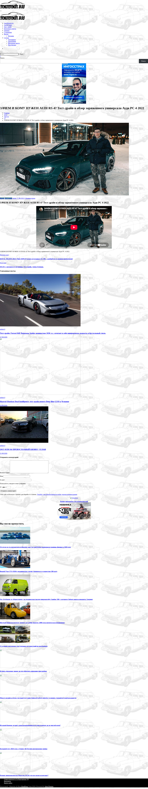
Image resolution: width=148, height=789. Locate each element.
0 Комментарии (30, 198)
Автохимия (12, 41)
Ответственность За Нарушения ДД (16, 779)
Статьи (6, 38)
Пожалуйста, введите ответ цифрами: (13, 483)
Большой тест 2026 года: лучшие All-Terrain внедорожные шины (23, 749)
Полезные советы (10, 29)
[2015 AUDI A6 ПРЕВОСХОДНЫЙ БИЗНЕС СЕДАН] (24, 442)
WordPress (24, 786)
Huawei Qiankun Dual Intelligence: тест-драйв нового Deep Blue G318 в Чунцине (34, 401)
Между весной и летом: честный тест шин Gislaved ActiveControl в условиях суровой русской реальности (38, 698)
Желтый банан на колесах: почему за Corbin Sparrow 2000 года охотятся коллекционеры (32, 623)
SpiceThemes (49, 786)
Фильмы (11, 36)
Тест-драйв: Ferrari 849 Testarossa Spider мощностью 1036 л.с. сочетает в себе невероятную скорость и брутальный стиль (53, 333)
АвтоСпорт (8, 25)
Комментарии (5, 473)
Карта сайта (8, 783)
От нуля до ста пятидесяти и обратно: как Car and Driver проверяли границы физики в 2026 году (35, 547)
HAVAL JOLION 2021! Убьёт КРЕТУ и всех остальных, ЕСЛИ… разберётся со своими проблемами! (36, 259)
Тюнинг (7, 30)
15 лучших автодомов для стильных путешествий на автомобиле (24, 646)
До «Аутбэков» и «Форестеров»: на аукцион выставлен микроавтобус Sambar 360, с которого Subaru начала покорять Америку (46, 599)
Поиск (2, 58)
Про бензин (12, 45)
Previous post (4, 255)
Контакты (7, 781)
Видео (6, 34)
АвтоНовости (8, 23)
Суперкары (8, 32)
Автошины (12, 39)
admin (15, 198)
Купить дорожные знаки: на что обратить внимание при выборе (23, 671)
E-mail (2, 480)
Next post (3, 263)
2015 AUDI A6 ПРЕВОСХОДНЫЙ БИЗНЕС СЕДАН (23, 449)
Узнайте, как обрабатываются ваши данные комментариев (57, 494)
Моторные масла (14, 43)
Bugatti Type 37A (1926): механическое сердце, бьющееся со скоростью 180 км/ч (28, 571)
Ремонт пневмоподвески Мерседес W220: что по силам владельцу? (24, 775)
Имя (1, 476)
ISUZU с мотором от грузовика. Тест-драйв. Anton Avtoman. (22, 267)
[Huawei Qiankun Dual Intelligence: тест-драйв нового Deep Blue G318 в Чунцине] (40, 394)
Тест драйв (7, 27)
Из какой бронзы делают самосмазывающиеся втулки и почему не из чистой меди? (30, 725)
